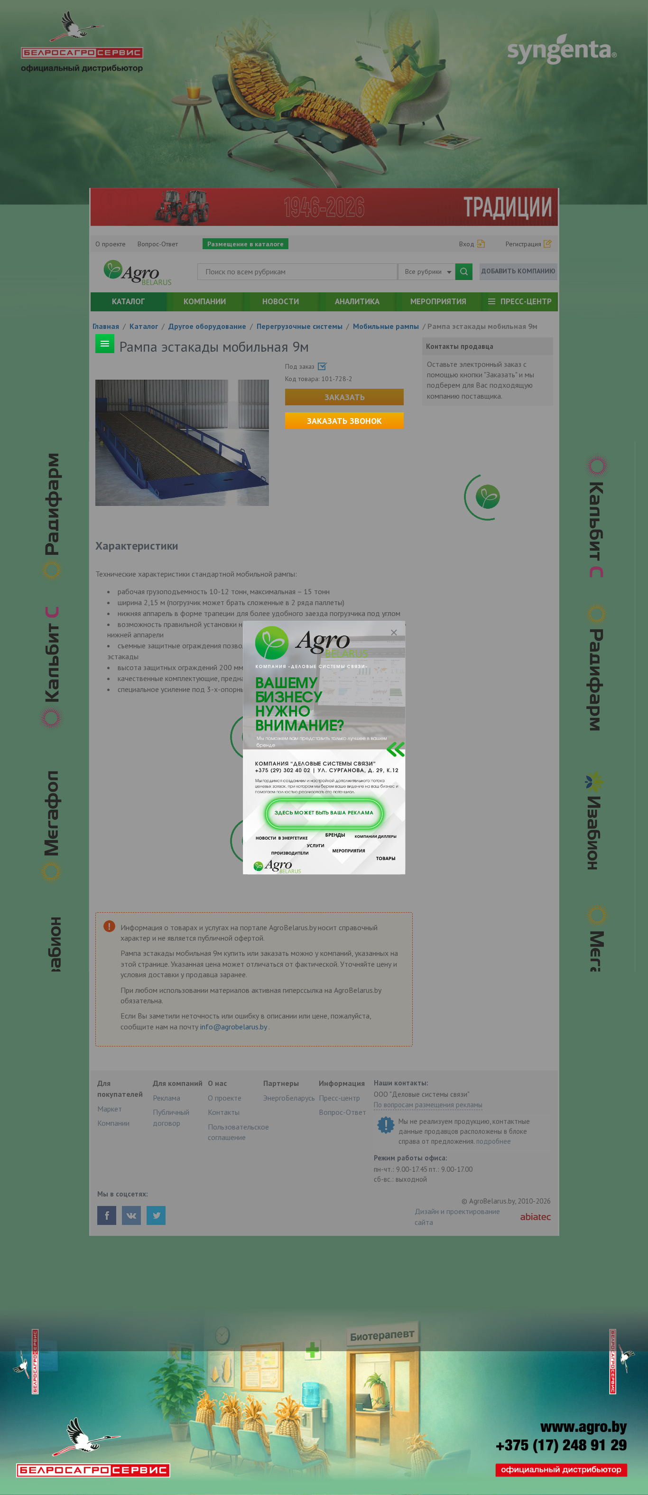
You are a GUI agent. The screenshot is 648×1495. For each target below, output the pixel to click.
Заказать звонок (344, 420)
